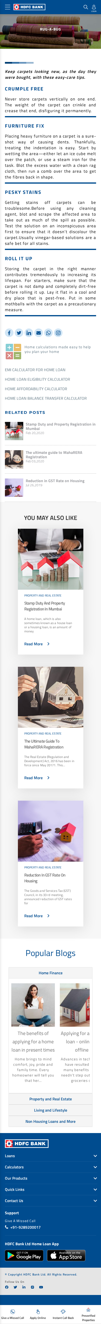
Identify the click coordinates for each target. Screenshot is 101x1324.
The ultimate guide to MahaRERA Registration (54, 454)
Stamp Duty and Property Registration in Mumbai (61, 426)
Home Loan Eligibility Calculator (37, 379)
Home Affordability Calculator (36, 389)
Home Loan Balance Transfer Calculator (46, 398)
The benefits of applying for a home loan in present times (33, 1041)
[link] (7, 1287)
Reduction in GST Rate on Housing (55, 481)
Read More (33, 644)
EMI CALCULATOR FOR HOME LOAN (35, 370)
